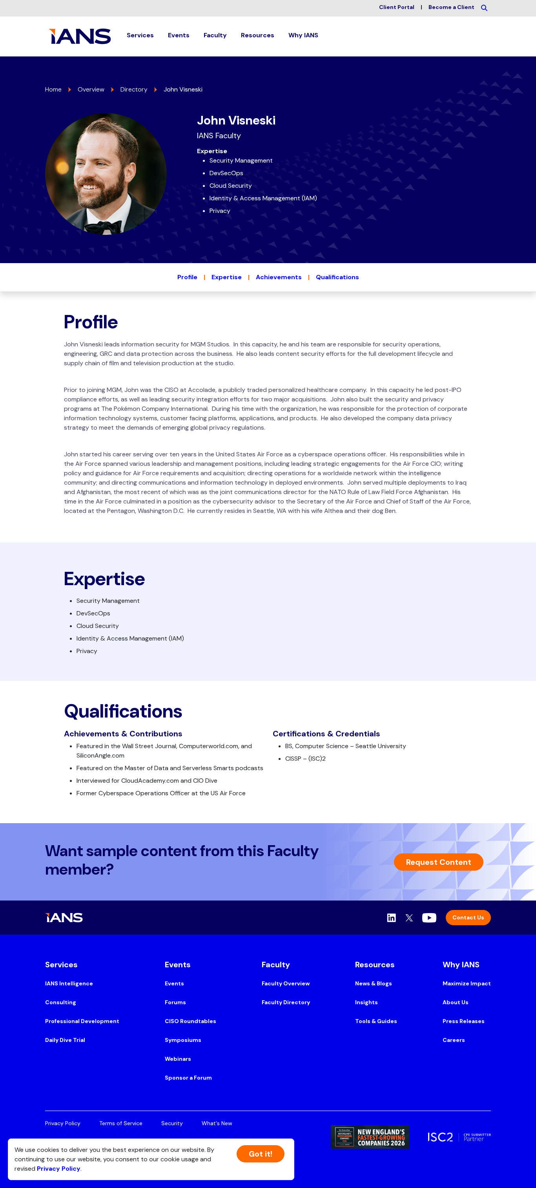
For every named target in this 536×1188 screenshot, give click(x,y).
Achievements (279, 277)
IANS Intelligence (69, 983)
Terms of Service (120, 1123)
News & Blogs (373, 983)
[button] (140, 36)
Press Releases (464, 1021)
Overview (91, 89)
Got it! (260, 1154)
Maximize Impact (467, 983)
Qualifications (337, 277)
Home (53, 89)
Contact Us (468, 917)
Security (172, 1123)
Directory (134, 89)
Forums (175, 1002)
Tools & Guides (376, 1021)
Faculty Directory (286, 1002)
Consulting (60, 1002)
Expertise (226, 277)
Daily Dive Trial (65, 1039)
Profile (187, 277)
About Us (456, 1002)
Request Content (438, 862)
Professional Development (82, 1021)
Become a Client (451, 7)
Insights (366, 1002)
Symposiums (183, 1039)
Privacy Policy (62, 1123)
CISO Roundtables (190, 1021)
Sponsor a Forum (188, 1077)
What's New (217, 1123)
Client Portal (396, 7)
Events (174, 983)
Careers (454, 1039)
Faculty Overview (286, 983)
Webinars (178, 1058)
